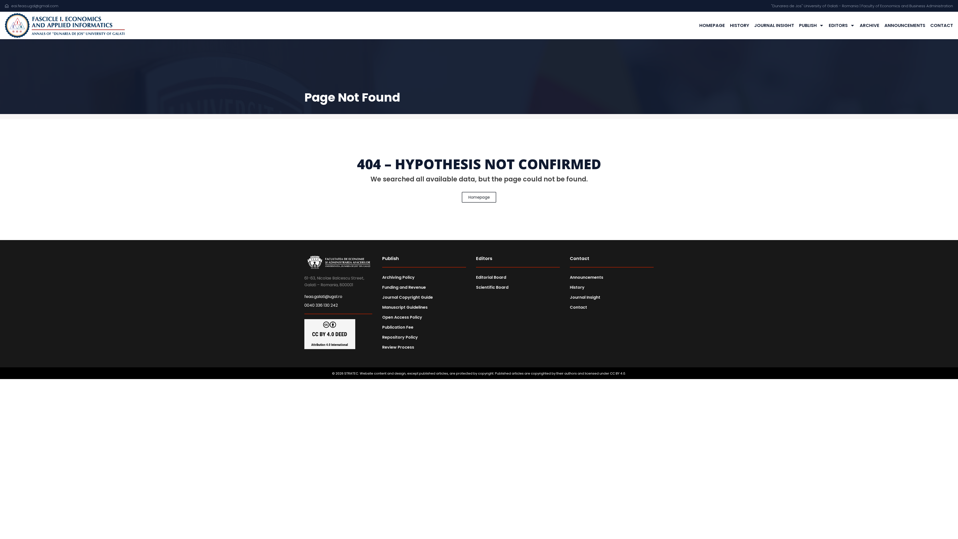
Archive (869, 25)
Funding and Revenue (404, 287)
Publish (808, 25)
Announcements (904, 25)
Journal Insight (774, 25)
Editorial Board (491, 277)
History (739, 25)
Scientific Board (492, 287)
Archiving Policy (398, 277)
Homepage (712, 25)
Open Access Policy (402, 317)
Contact (941, 25)
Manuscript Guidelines (405, 307)
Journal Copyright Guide (407, 297)
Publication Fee (397, 327)
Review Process (398, 347)
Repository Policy (400, 337)
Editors (838, 25)
